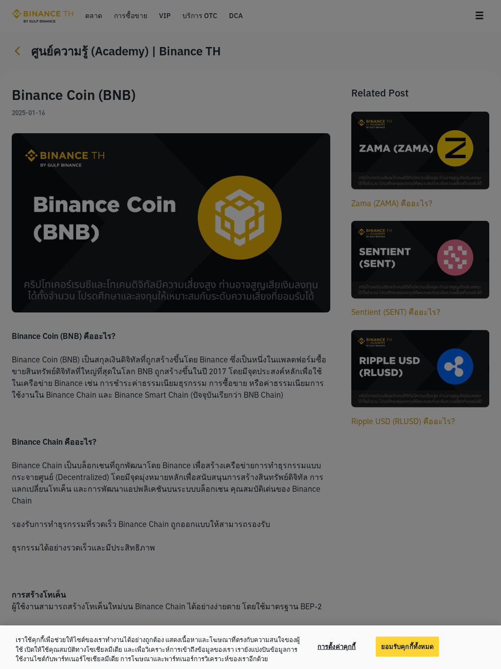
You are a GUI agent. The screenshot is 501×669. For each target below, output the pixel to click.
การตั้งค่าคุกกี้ (337, 646)
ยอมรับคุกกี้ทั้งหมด (407, 646)
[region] (250, 647)
